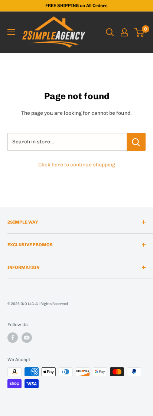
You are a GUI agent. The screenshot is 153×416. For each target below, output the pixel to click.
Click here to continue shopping (76, 165)
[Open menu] (11, 32)
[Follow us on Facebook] (12, 337)
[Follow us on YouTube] (27, 337)
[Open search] (110, 32)
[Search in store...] (136, 142)
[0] (139, 32)
